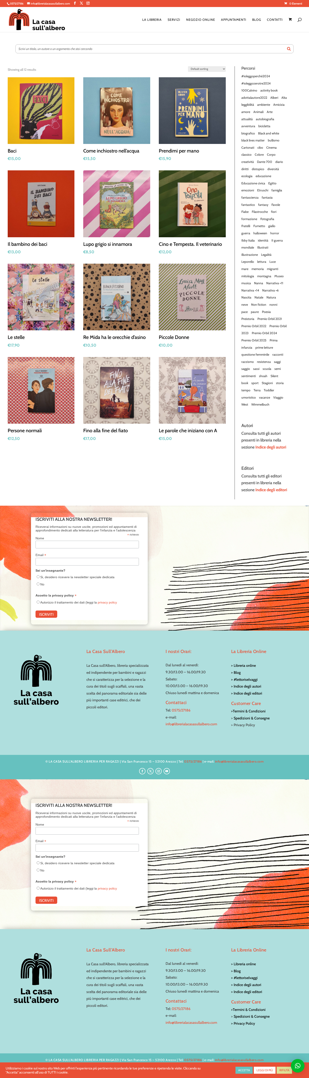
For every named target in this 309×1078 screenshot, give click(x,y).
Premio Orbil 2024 (264, 333)
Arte (270, 112)
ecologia (246, 176)
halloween (260, 233)
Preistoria (247, 319)
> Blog (236, 672)
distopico (258, 169)
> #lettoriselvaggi (244, 679)
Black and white (268, 133)
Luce (272, 262)
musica (246, 283)
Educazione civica (253, 183)
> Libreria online (243, 665)
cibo (260, 148)
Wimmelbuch (260, 404)
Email (41, 555)
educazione (263, 176)
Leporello (247, 262)
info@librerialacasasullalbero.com (191, 724)
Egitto (272, 183)
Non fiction (258, 305)
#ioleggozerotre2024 (256, 83)
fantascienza (250, 197)
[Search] (288, 49)
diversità (273, 169)
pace (244, 312)
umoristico (248, 397)
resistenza (264, 362)
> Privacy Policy (243, 1023)
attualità (247, 119)
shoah (263, 376)
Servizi (174, 20)
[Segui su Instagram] (158, 771)
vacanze (264, 397)
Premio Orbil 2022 (253, 326)
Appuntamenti (233, 20)
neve (244, 305)
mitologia (247, 276)
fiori (273, 212)
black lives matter (253, 140)
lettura (261, 262)
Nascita (246, 297)
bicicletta (264, 126)
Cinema (271, 148)
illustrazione (249, 255)
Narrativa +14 (250, 290)
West (244, 404)
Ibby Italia (248, 240)
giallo (271, 226)
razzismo (247, 362)
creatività (247, 162)
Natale (258, 297)
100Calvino (249, 90)
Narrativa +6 (270, 290)
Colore (259, 155)
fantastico (248, 205)
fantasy (263, 205)
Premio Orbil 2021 (269, 319)
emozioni (247, 190)
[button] (297, 1066)
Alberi (274, 98)
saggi (277, 362)
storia (280, 383)
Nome (40, 538)
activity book (269, 90)
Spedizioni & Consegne (252, 718)
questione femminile (255, 354)
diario (279, 162)
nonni (273, 305)
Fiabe (245, 212)
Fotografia (267, 219)
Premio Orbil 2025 (253, 340)
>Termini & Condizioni (248, 711)
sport (255, 383)
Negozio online (200, 20)
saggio (245, 369)
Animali (258, 112)
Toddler (269, 390)
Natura (271, 297)
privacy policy (107, 602)
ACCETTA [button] (244, 1070)
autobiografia (265, 119)
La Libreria (152, 20)
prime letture (264, 347)
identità (263, 240)
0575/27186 (181, 710)
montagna (264, 276)
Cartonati (247, 148)
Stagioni (267, 383)
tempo (245, 390)
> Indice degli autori (246, 686)
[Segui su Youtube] (167, 771)
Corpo (271, 155)
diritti (245, 169)
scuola (267, 369)
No (42, 584)
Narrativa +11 (274, 283)
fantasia (267, 197)
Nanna (258, 283)
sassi (256, 369)
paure (255, 312)
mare (244, 269)
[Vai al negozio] (291, 25)
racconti (277, 354)
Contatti (275, 20)
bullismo (273, 140)
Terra (257, 390)
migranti (272, 269)
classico (246, 155)
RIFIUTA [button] (284, 1070)
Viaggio (278, 397)
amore (245, 112)
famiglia (276, 190)
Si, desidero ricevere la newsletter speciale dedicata (77, 577)
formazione (249, 219)
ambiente (263, 105)
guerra (245, 233)
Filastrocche (260, 212)
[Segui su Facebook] (142, 771)
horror (274, 233)
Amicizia (279, 105)
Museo (279, 276)
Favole (275, 205)
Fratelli (245, 226)
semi (277, 369)
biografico (248, 133)
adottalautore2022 (254, 98)
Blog (256, 20)
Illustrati (262, 247)
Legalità (266, 255)
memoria (258, 269)
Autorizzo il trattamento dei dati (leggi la (78, 602)
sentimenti (248, 376)
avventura (248, 126)
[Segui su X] (150, 771)
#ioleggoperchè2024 (255, 76)
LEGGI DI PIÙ (265, 1070)
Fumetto (259, 226)
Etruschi (262, 190)
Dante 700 (264, 162)
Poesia (266, 312)
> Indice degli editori (246, 693)
